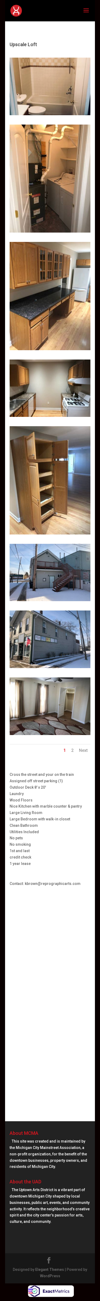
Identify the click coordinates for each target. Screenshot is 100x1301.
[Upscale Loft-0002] (50, 534)
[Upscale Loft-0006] (50, 232)
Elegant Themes (49, 1269)
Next (83, 750)
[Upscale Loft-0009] (50, 601)
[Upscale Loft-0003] (50, 668)
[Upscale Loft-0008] (50, 350)
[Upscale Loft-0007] (50, 735)
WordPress (50, 1276)
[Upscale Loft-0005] (50, 115)
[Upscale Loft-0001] (50, 417)
